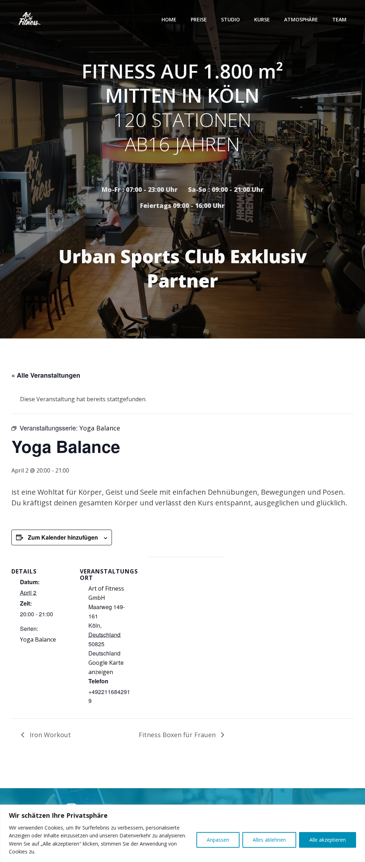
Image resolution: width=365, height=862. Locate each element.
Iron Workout (49, 734)
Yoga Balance (38, 639)
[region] (182, 833)
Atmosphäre (301, 19)
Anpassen (218, 839)
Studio (230, 19)
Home (168, 19)
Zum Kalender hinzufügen (63, 537)
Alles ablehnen (269, 839)
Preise (199, 19)
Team (339, 19)
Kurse (262, 19)
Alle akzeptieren (327, 839)
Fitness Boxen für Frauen (178, 734)
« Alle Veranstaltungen (45, 375)
